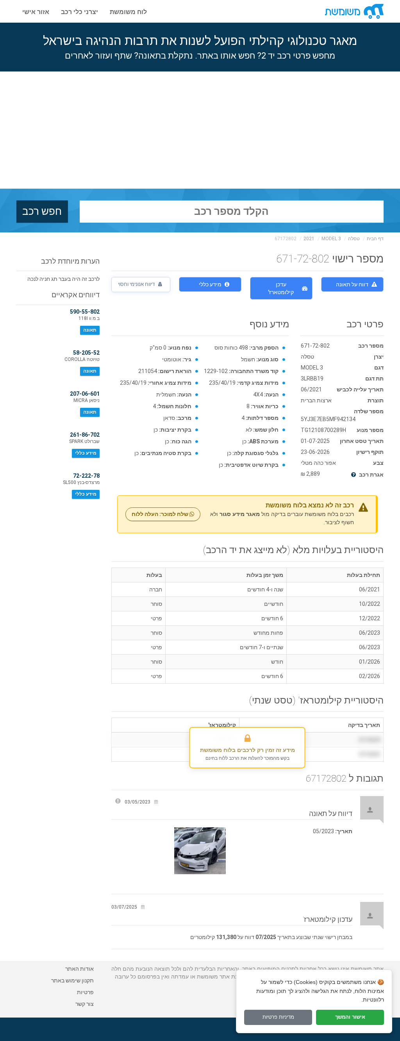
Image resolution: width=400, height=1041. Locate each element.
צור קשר (84, 1004)
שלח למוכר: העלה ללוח (160, 514)
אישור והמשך (350, 1017)
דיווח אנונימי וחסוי (137, 284)
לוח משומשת (128, 11)
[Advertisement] (200, 130)
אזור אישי (35, 11)
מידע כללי (210, 284)
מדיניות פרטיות (278, 1017)
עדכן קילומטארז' (281, 288)
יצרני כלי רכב (79, 11)
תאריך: (343, 831)
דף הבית (375, 238)
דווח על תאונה (352, 284)
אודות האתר (79, 969)
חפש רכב (42, 211)
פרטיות (85, 992)
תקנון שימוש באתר (72, 980)
